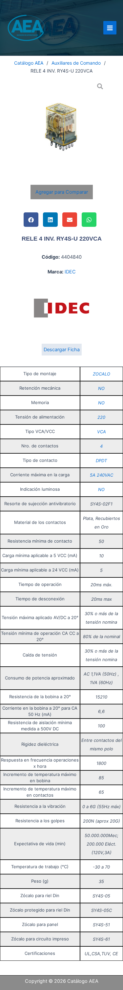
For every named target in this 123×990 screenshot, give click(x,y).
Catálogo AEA (28, 63)
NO (101, 388)
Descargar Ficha (62, 350)
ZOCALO (101, 374)
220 (101, 417)
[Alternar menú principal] (109, 27)
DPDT (101, 460)
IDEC (70, 272)
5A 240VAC (101, 475)
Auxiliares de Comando (76, 63)
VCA (101, 431)
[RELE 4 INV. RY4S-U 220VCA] (61, 125)
